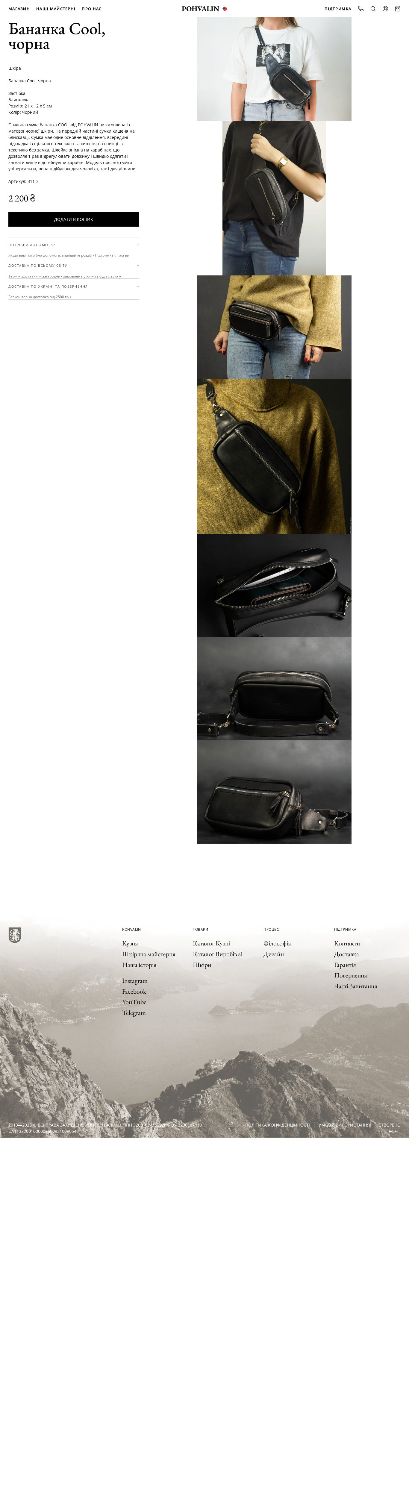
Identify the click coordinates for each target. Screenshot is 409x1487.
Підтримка (338, 8)
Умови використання (344, 1125)
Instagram (135, 980)
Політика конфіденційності (277, 1125)
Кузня (130, 943)
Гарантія (345, 964)
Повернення (350, 975)
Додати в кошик (73, 219)
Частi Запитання (355, 986)
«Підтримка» (104, 255)
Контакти (347, 943)
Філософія (277, 943)
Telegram (134, 1012)
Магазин (19, 8)
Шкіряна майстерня (148, 954)
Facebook (134, 991)
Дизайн (273, 954)
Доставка (346, 954)
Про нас (92, 8)
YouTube (134, 1002)
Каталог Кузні (211, 943)
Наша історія (139, 964)
